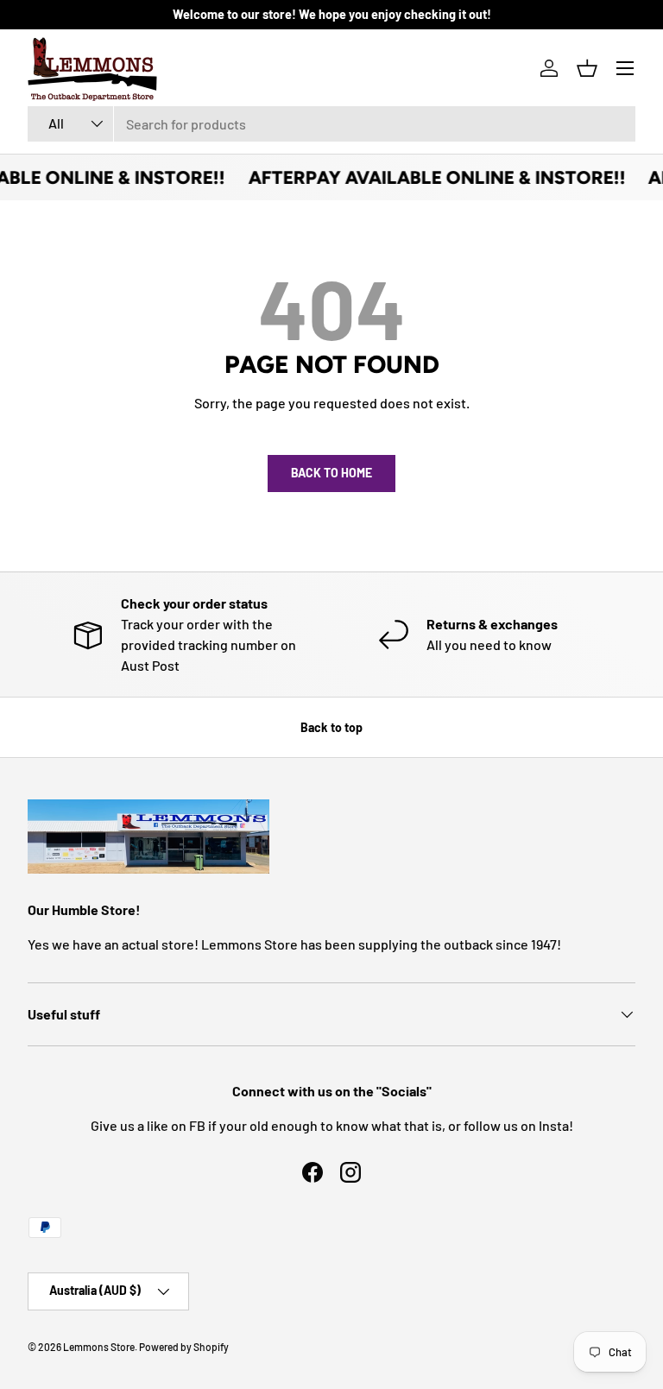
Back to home (331, 472)
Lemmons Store (99, 1347)
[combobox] (331, 124)
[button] (587, 68)
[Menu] (625, 68)
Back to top (331, 727)
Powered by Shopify (184, 1347)
